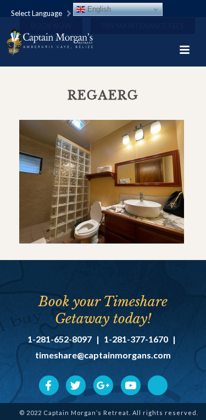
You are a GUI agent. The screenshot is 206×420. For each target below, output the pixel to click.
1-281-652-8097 (59, 339)
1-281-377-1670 (136, 339)
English (98, 9)
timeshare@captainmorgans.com (103, 355)
